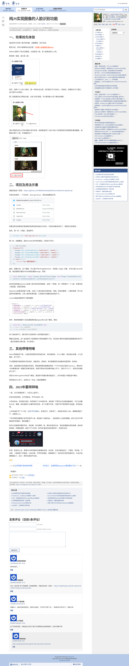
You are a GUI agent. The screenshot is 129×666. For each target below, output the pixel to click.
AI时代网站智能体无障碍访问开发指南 (106, 86)
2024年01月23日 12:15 (17, 582)
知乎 (110, 24)
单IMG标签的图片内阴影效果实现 (104, 122)
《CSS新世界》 (107, 19)
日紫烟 (43, 10)
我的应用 (15, 664)
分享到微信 (30, 475)
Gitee (123, 24)
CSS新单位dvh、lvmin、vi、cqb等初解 (106, 79)
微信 (100, 24)
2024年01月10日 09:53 (17, 604)
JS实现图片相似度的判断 (23, 466)
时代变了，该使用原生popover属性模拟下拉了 (60, 466)
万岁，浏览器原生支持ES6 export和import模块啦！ (26, 498)
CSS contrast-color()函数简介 (103, 136)
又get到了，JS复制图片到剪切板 (21, 505)
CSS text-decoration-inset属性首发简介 (106, 142)
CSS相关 (98, 32)
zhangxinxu (14, 28)
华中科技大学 (117, 14)
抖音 (115, 24)
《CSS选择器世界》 (121, 17)
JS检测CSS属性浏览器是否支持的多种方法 (59, 493)
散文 (39, 10)
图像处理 (55, 510)
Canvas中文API (62, 10)
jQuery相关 (99, 48)
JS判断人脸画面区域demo (44, 47)
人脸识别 (49, 510)
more (108, 14)
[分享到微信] (3, 24)
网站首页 (8, 9)
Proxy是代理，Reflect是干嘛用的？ (105, 114)
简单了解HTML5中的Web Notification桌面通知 (60, 503)
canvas (27, 510)
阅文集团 (111, 16)
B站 (119, 24)
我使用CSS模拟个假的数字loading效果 (106, 109)
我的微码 (5, 10)
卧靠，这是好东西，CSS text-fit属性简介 (107, 66)
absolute (17, 510)
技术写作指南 (33, 411)
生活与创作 (39, 9)
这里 (23, 477)
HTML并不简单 (53, 10)
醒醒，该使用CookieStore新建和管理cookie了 (108, 140)
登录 (67, 664)
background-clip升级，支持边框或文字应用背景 (108, 70)
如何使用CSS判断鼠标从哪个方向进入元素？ (108, 134)
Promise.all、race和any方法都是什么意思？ (24, 496)
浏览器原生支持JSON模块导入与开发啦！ (107, 88)
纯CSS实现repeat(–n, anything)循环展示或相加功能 (110, 77)
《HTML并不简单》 (116, 19)
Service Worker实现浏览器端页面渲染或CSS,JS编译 (62, 496)
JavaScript (23, 10)
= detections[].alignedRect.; (30, 327)
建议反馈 (11, 10)
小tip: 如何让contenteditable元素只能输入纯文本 (109, 96)
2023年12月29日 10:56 (17, 623)
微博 (103, 24)
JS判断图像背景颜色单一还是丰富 (21, 500)
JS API (98, 50)
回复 (11, 570)
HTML (28, 10)
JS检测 (39, 510)
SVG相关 (99, 41)
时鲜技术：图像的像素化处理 (56, 500)
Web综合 (98, 56)
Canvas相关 (99, 39)
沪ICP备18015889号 (64, 660)
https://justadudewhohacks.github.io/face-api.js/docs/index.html (32, 644)
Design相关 (98, 34)
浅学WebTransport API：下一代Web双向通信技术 (109, 131)
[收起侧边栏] (92, 326)
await (22, 510)
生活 (36, 10)
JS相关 (97, 45)
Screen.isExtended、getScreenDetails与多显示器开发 (110, 75)
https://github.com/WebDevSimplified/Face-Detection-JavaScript (48, 190)
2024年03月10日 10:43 (17, 563)
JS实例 (43, 24)
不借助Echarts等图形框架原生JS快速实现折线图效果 (110, 101)
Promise (43, 510)
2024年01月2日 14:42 (19, 641)
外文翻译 (98, 58)
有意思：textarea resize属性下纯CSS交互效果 (108, 103)
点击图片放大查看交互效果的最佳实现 (106, 127)
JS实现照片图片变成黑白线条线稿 (21, 493)
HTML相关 (98, 43)
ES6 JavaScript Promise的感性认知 (21, 503)
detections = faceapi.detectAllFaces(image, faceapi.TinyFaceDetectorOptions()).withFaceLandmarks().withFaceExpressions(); (47, 278)
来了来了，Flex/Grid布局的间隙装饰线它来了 (108, 73)
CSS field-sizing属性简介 (102, 138)
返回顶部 (78, 664)
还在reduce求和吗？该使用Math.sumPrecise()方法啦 (110, 68)
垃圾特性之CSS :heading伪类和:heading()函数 (108, 125)
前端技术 (24, 9)
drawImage (32, 510)
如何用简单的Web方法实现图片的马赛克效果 (60, 498)
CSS (19, 10)
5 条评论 (63, 24)
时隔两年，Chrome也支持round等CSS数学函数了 (109, 99)
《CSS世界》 (112, 17)
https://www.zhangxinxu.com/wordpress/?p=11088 (32, 28)
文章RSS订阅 (27, 664)
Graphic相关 (98, 37)
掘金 (107, 24)
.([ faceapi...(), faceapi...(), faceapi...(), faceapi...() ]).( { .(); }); (36, 254)
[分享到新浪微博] (3, 20)
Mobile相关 (98, 54)
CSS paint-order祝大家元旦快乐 (104, 116)
